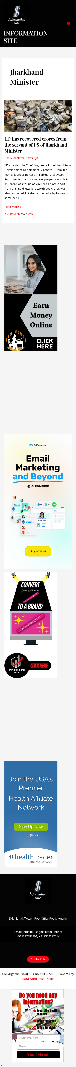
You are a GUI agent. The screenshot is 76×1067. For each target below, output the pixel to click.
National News (14, 158)
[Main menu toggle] (68, 23)
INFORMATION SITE (26, 36)
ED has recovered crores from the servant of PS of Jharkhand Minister (35, 145)
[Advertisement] (38, 393)
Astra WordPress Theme (38, 979)
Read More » (12, 207)
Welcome (36, 515)
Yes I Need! (38, 1054)
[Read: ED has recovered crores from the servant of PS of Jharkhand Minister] (38, 115)
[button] (38, 959)
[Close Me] (58, 495)
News (29, 158)
